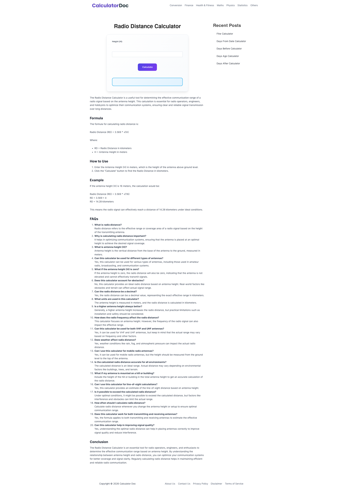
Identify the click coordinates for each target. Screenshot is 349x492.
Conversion (176, 5)
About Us (170, 483)
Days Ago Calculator (228, 56)
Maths (220, 5)
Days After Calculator (228, 63)
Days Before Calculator (229, 48)
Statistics (242, 5)
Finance (189, 5)
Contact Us (184, 483)
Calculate (147, 67)
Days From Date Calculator (231, 41)
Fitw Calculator (225, 33)
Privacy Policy (200, 483)
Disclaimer (216, 483)
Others (254, 5)
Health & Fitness (205, 5)
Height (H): (117, 41)
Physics (230, 5)
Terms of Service (234, 483)
